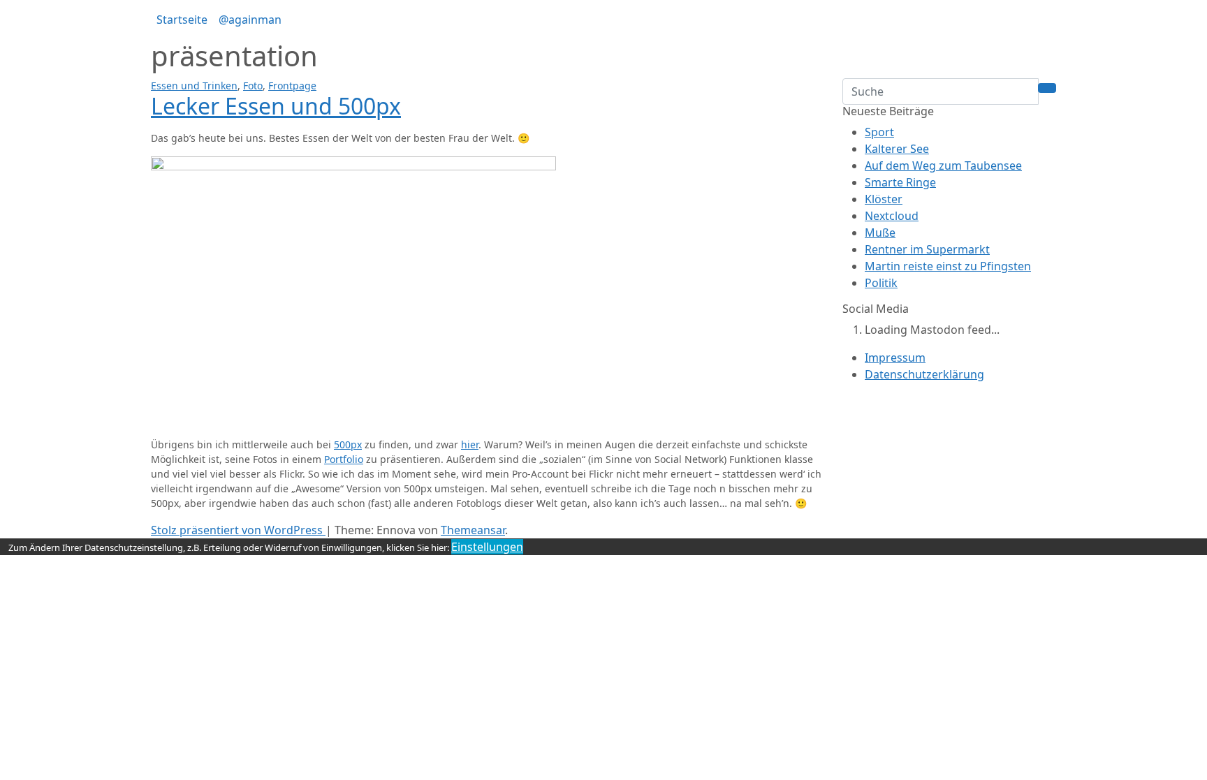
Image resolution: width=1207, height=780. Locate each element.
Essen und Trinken (194, 85)
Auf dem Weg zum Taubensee (943, 165)
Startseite (181, 19)
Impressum (895, 357)
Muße (880, 232)
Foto (253, 85)
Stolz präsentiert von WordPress (238, 530)
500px (348, 444)
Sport (879, 132)
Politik (881, 282)
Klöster (883, 199)
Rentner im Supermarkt (927, 249)
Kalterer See (897, 148)
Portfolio (343, 459)
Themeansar (473, 530)
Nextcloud (892, 215)
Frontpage (292, 85)
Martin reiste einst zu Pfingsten (948, 266)
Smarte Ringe (900, 182)
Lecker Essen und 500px (276, 106)
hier (469, 444)
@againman (250, 19)
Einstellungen (487, 546)
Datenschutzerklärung (924, 374)
